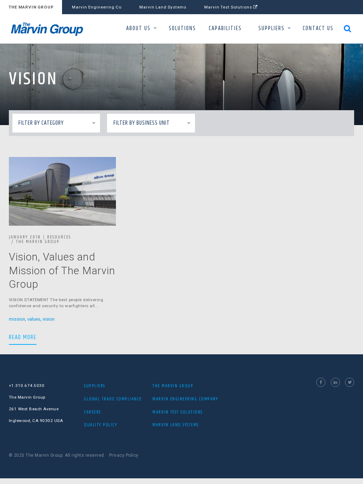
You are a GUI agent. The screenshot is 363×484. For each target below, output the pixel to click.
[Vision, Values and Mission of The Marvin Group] (62, 191)
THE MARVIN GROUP (31, 7)
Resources (59, 237)
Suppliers (94, 385)
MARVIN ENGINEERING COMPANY (185, 399)
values (33, 319)
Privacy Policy (124, 455)
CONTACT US (318, 28)
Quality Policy (100, 424)
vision (49, 319)
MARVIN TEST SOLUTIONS (177, 412)
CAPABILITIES (225, 28)
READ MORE (23, 337)
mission (17, 319)
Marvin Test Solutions (228, 7)
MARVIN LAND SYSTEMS (175, 424)
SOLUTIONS (182, 28)
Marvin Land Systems (162, 7)
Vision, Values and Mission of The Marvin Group (62, 270)
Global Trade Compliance (113, 399)
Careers (92, 412)
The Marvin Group (38, 241)
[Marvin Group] (51, 29)
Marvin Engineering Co (97, 7)
